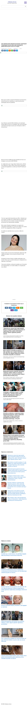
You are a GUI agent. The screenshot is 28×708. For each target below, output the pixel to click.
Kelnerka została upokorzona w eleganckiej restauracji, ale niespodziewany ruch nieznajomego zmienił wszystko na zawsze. (14, 571)
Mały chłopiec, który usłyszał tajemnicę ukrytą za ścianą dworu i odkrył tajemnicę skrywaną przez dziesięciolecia (17, 499)
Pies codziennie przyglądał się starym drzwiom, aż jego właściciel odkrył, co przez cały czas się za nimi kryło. (13, 640)
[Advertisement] (14, 25)
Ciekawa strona (12, 2)
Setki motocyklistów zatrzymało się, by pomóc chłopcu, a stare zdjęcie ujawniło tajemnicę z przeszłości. (12, 623)
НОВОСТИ (15, 48)
